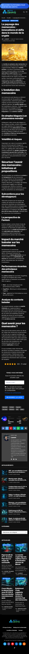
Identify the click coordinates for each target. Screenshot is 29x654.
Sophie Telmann (9, 571)
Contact (21, 630)
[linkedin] (16, 643)
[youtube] (12, 643)
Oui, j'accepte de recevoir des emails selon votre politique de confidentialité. (14, 388)
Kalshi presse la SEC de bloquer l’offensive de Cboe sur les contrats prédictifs (18, 512)
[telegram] (20, 643)
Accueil (3, 17)
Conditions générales (12, 630)
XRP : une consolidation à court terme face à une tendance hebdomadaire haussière (18, 472)
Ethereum (12, 409)
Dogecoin (18, 407)
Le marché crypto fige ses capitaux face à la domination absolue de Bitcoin (21, 559)
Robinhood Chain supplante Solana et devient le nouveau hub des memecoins (21, 594)
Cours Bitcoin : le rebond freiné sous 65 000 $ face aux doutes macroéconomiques (7, 593)
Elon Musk (5, 409)
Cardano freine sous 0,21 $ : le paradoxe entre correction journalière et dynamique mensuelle (18, 489)
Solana (22, 409)
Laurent (6, 39)
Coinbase (12, 407)
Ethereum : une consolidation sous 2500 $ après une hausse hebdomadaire (18, 504)
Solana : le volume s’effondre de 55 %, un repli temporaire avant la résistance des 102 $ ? (18, 496)
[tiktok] (14, 647)
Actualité (9, 17)
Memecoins (14, 20)
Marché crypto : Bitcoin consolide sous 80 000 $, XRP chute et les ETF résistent (18, 480)
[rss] (24, 643)
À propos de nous (7, 627)
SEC (17, 409)
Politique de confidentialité (13, 393)
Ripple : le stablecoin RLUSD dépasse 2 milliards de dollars (17, 519)
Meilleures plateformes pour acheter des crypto (13, 6)
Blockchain (5, 407)
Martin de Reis (8, 606)
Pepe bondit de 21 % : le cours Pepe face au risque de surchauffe (7, 558)
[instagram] (8, 643)
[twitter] (4, 643)
